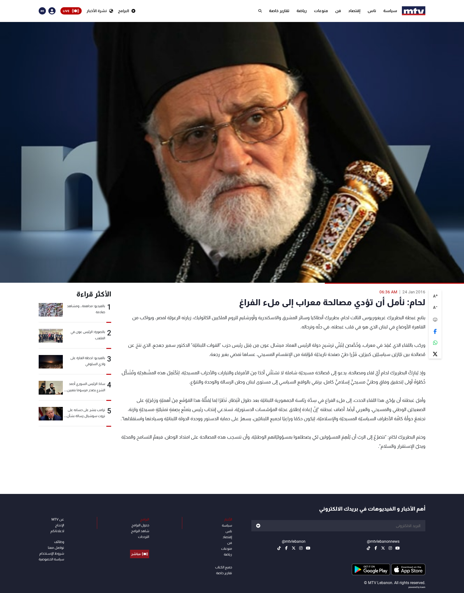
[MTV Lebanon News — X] (383, 548)
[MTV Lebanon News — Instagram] (390, 548)
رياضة (302, 10)
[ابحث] (260, 11)
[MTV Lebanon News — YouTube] (397, 548)
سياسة (390, 10)
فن (338, 10)
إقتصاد (354, 10)
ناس (372, 10)
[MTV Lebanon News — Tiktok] (368, 548)
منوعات (321, 10)
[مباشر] (139, 543)
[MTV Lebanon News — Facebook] (375, 548)
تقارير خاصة (279, 10)
